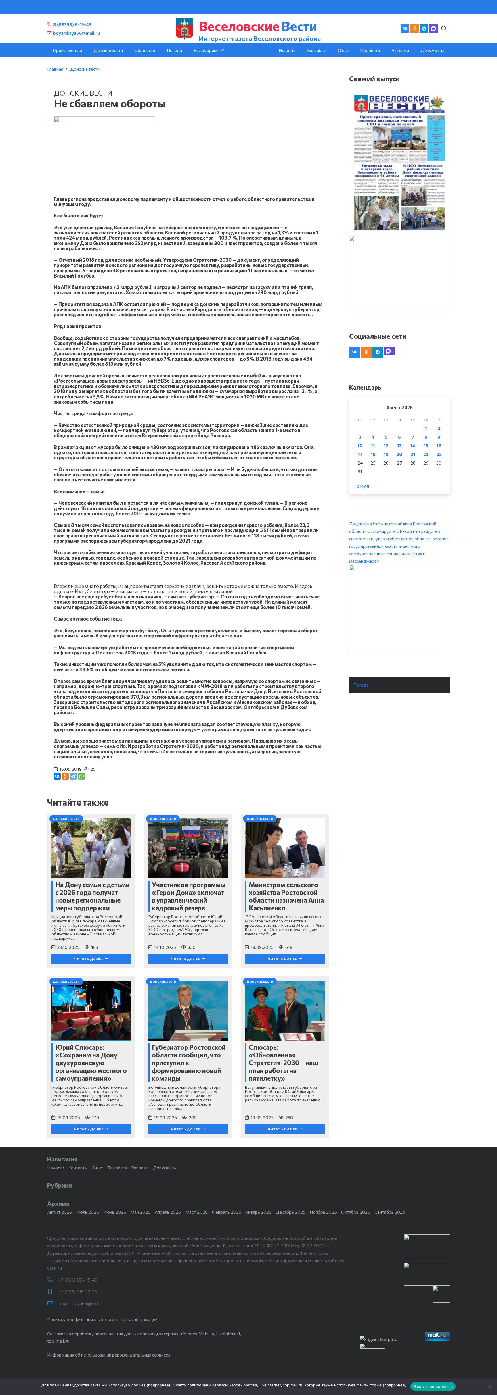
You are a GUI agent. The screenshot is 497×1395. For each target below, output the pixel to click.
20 (399, 454)
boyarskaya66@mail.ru (81, 1303)
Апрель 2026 (168, 1212)
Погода (361, 684)
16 (439, 445)
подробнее (158, 1385)
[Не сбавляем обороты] (104, 120)
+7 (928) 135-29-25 (77, 1291)
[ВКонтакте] (57, 776)
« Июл (363, 486)
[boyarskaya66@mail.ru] (52, 1303)
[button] (444, 29)
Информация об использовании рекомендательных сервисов (109, 1354)
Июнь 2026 (114, 1212)
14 (412, 445)
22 (426, 454)
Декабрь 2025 (290, 1212)
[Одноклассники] (65, 776)
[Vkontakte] (405, 28)
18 (373, 454)
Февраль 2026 (226, 1212)
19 (386, 454)
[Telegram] (424, 28)
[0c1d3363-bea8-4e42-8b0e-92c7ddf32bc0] (399, 608)
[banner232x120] (427, 1246)
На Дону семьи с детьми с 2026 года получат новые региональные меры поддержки (92, 896)
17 (360, 454)
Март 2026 (196, 1212)
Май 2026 (140, 1212)
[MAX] (433, 28)
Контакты (77, 1167)
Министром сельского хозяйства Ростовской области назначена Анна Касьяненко (286, 896)
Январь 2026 (259, 1212)
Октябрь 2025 (355, 1212)
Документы (165, 1167)
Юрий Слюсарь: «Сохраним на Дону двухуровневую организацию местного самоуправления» (91, 1062)
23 (439, 454)
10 (360, 445)
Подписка (117, 1167)
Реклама (140, 1167)
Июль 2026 (87, 1212)
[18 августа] (399, 162)
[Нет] (490, 1386)
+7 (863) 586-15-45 (77, 1279)
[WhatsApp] (81, 776)
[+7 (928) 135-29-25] (52, 1291)
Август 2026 (59, 1212)
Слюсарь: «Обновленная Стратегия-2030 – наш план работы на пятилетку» (283, 1062)
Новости (55, 1167)
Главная (55, 69)
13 (399, 445)
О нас (97, 1167)
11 (373, 445)
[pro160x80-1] (427, 1274)
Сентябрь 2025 (389, 1212)
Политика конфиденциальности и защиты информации (102, 1319)
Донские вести (85, 69)
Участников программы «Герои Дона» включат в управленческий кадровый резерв (188, 896)
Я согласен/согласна (433, 1386)
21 (413, 454)
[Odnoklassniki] (414, 28)
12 (386, 445)
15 (426, 445)
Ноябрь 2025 (323, 1212)
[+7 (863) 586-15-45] (52, 1280)
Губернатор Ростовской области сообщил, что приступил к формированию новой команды (189, 1062)
